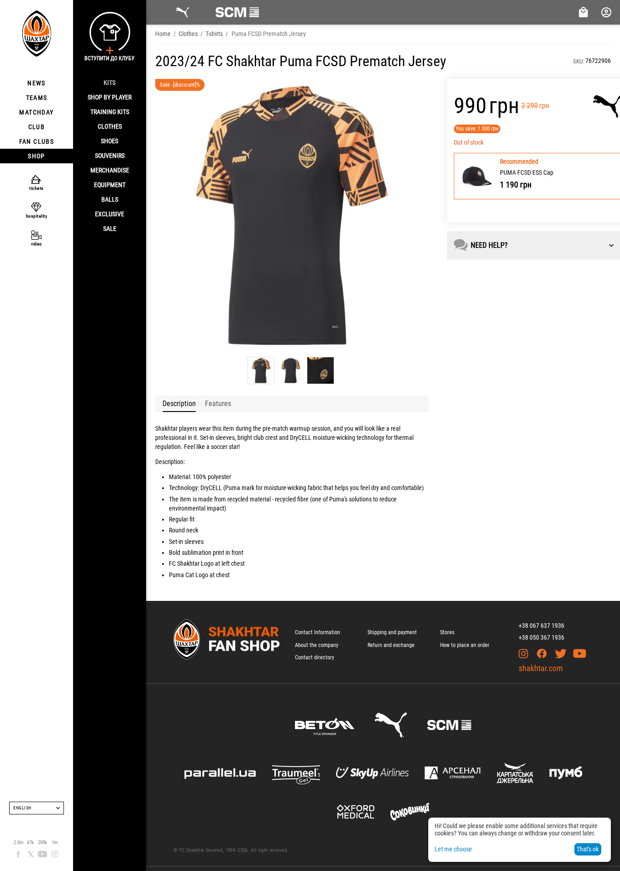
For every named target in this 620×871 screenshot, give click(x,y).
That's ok (588, 849)
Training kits (109, 111)
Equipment (110, 184)
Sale (109, 228)
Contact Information (317, 632)
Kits (110, 82)
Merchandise (109, 170)
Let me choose (453, 849)
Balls (109, 199)
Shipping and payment (392, 632)
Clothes (110, 126)
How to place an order (464, 645)
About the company (316, 645)
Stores (447, 632)
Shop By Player (109, 97)
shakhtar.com (541, 668)
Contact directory (314, 657)
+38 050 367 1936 (541, 637)
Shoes (109, 141)
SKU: (578, 61)
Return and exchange (391, 645)
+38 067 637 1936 (541, 625)
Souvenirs (110, 155)
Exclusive (109, 214)
